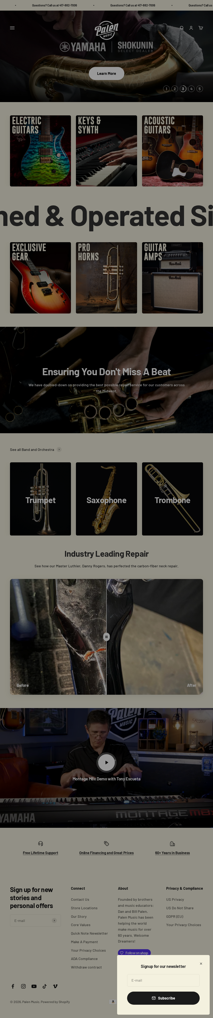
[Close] (201, 964)
